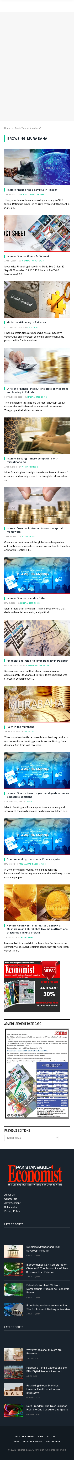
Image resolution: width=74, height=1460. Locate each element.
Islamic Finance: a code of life (26, 598)
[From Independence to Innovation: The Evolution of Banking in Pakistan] (13, 1309)
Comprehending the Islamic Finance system (34, 859)
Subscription (11, 1207)
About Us (9, 1194)
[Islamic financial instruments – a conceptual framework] (37, 505)
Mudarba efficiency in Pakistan (26, 322)
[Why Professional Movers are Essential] (13, 1354)
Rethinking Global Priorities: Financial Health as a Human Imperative (43, 1389)
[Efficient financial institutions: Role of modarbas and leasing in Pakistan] (37, 366)
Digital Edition (25, 1436)
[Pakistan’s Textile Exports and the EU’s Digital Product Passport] (13, 1372)
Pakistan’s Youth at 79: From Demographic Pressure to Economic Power (47, 1289)
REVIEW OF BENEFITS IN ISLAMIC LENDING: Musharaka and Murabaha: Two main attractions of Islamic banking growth (37, 929)
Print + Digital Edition (28, 1441)
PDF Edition (53, 1441)
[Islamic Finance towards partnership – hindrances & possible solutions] (37, 770)
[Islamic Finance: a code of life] (37, 575)
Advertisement (12, 1203)
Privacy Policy (12, 1211)
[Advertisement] (37, 77)
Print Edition (46, 1436)
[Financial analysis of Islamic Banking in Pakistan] (37, 638)
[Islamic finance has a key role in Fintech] (37, 167)
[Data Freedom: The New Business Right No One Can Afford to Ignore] (13, 1410)
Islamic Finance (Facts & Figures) (28, 256)
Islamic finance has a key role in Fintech (32, 189)
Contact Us (10, 1199)
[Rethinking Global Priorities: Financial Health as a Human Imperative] (13, 1389)
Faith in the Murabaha (20, 726)
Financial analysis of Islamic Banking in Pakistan (37, 660)
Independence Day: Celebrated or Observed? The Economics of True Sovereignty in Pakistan (47, 1268)
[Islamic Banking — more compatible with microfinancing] (37, 435)
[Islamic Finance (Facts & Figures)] (37, 233)
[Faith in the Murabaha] (37, 704)
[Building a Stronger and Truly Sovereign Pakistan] (13, 1251)
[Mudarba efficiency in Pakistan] (37, 299)
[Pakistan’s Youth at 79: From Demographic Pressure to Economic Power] (13, 1289)
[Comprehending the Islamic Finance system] (37, 836)
